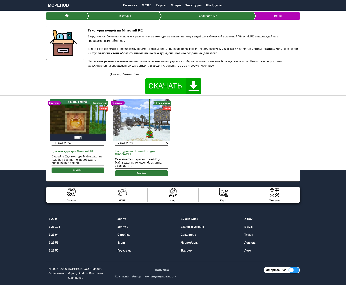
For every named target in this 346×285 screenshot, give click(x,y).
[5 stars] (107, 74)
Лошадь (250, 242)
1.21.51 (53, 242)
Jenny (121, 218)
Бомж (248, 226)
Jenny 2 (122, 226)
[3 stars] (98, 74)
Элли (121, 242)
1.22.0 (52, 218)
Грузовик (124, 250)
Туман (248, 234)
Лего (247, 250)
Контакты (122, 276)
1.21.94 (53, 234)
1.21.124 (54, 226)
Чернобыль (189, 242)
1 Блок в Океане (192, 226)
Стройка (123, 234)
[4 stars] (103, 74)
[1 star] (90, 74)
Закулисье (188, 234)
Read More (78, 170)
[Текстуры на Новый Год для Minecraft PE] (141, 119)
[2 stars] (94, 74)
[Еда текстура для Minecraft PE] (78, 119)
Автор (136, 276)
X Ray (248, 218)
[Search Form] (297, 5)
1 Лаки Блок (189, 218)
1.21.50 (53, 250)
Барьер (186, 250)
